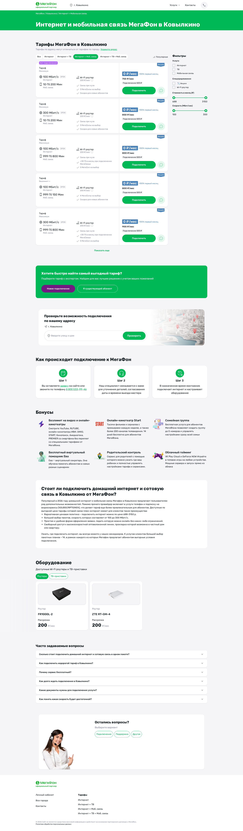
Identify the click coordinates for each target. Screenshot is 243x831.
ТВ (178, 69)
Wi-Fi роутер (183, 87)
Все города (42, 800)
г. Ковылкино (55, 326)
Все (39, 56)
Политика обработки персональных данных (53, 824)
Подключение (104, 734)
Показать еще (101, 250)
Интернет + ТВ (64, 56)
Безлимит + (44, 181)
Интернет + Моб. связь (85, 56)
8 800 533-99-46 (76, 389)
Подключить (139, 90)
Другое (136, 734)
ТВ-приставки (58, 576)
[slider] (173, 97)
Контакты (190, 5)
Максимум (44, 143)
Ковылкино (51, 13)
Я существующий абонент (97, 288)
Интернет (49, 56)
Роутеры (42, 576)
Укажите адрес (109, 49)
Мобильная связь (185, 73)
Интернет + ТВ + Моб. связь (113, 56)
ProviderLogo (50, 5)
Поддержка (122, 734)
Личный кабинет (45, 795)
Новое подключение (58, 288)
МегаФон (40, 13)
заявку (64, 385)
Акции (183, 83)
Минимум (43, 71)
